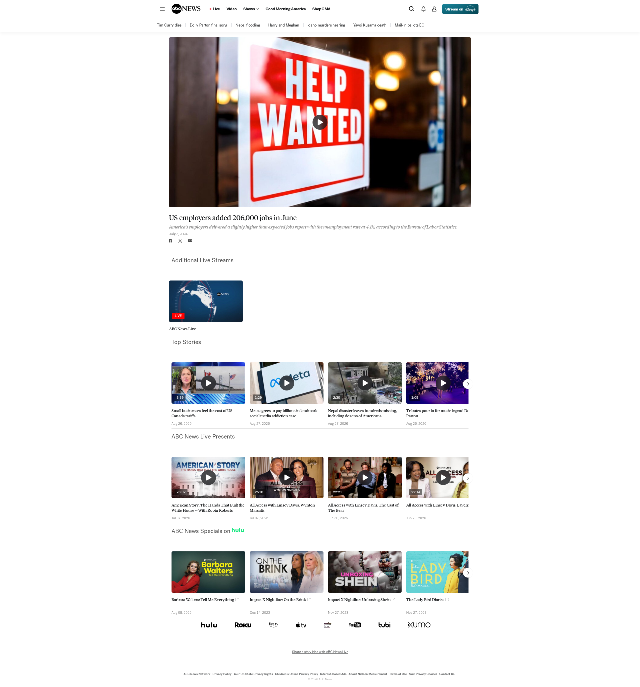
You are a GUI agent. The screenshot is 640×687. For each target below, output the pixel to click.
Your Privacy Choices (423, 674)
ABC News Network (197, 674)
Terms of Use (398, 674)
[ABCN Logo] (186, 8)
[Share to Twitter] (180, 241)
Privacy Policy (222, 674)
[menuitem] (169, 25)
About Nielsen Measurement (367, 674)
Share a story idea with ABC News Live (320, 652)
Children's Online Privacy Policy (296, 674)
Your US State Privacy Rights (253, 674)
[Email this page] (190, 241)
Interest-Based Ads (333, 674)
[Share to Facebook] (170, 241)
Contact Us (446, 674)
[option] (206, 305)
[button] (162, 9)
